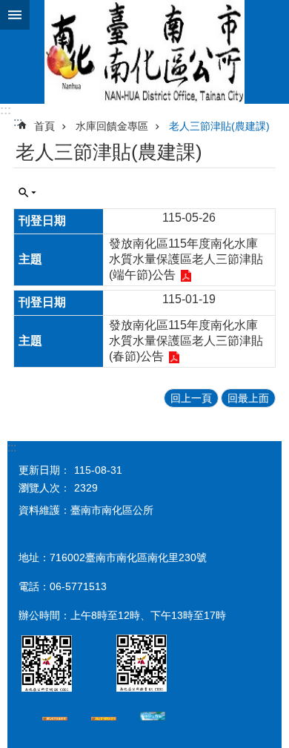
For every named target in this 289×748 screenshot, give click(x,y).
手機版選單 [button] (15, 15)
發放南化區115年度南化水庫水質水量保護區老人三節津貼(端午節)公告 (186, 259)
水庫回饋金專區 (112, 126)
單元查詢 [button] (27, 193)
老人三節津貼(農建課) (219, 126)
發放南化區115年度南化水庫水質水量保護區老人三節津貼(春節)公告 (186, 341)
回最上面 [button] (248, 398)
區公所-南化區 (144, 52)
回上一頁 (191, 398)
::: (5, 110)
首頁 (44, 126)
